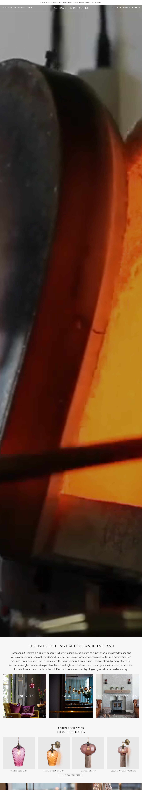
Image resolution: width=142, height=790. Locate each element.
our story (122, 669)
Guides (21, 8)
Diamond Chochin (88, 771)
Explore (12, 8)
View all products (71, 775)
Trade (29, 8)
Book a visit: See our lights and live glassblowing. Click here (71, 2)
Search (126, 8)
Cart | (136, 8)
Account (116, 8)
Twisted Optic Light (19, 771)
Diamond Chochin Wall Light (123, 771)
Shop (4, 8)
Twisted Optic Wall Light (53, 771)
